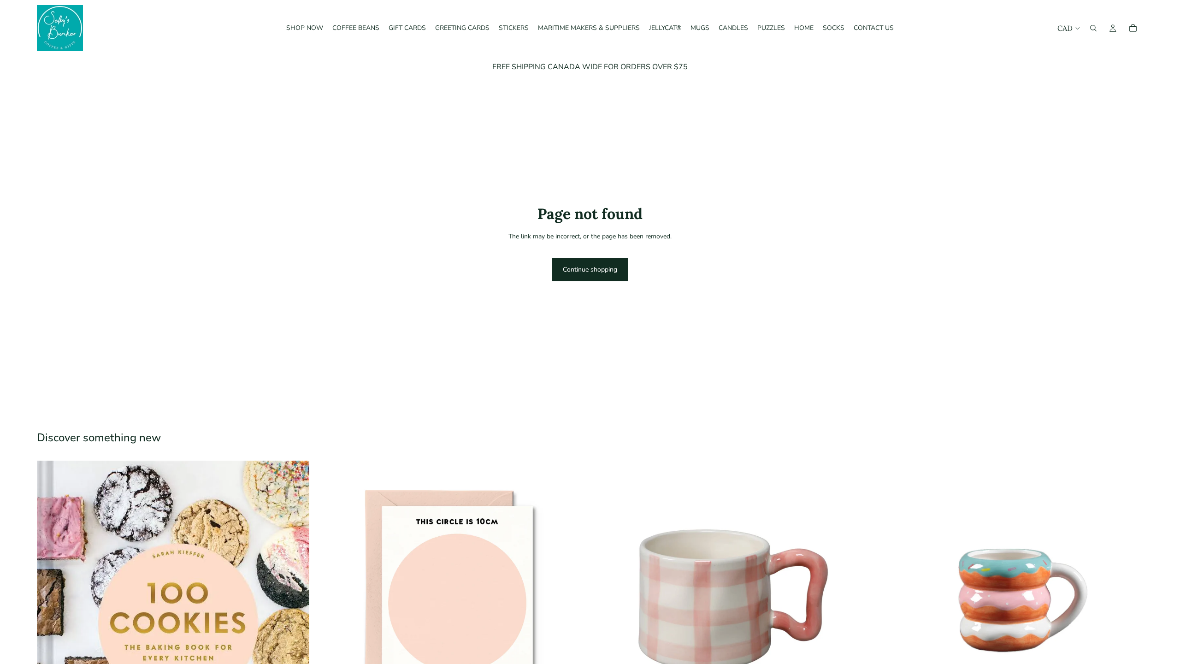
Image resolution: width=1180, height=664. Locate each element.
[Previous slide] (884, 597)
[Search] (1093, 28)
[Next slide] (1129, 597)
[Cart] (1133, 28)
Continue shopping (590, 269)
